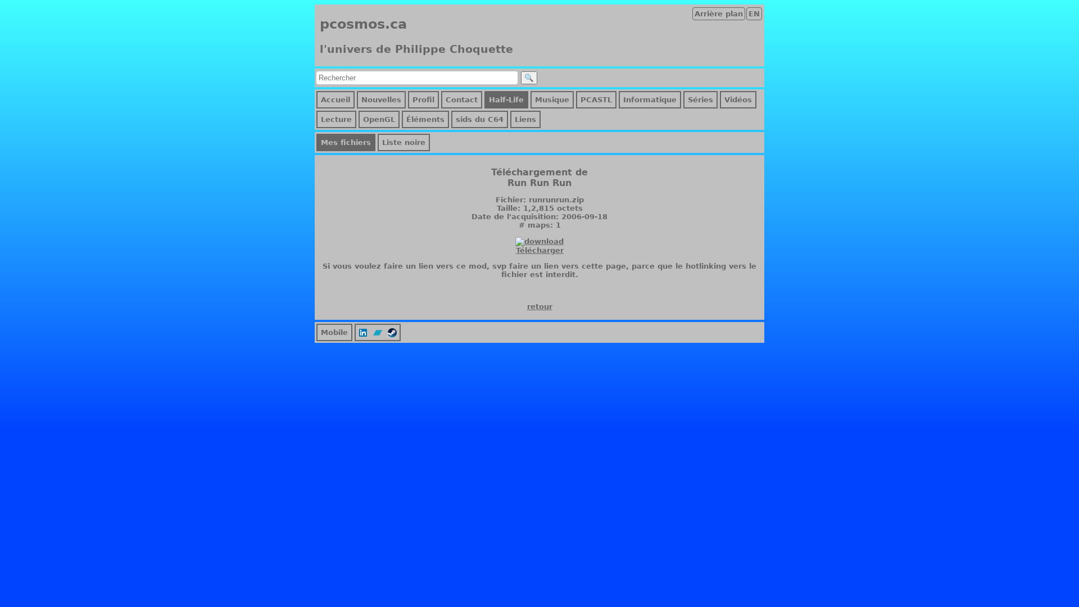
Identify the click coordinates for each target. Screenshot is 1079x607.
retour (539, 306)
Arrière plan (719, 14)
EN (754, 14)
